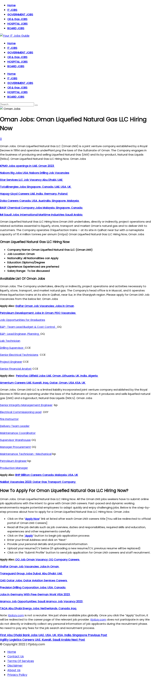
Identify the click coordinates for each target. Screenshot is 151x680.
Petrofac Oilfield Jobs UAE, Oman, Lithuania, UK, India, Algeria (57, 376)
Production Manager (14, 468)
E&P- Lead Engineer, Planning (20, 334)
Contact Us (15, 656)
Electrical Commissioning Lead (20, 412)
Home (11, 5)
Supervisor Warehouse (15, 440)
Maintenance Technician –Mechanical (26, 454)
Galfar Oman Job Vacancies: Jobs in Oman (44, 306)
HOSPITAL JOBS (17, 24)
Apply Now (32, 519)
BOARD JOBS (15, 28)
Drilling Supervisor (12, 348)
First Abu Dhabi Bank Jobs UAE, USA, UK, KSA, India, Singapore (53, 635)
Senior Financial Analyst (16, 369)
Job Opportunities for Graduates (22, 320)
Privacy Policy (17, 675)
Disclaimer (15, 665)
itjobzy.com (16, 615)
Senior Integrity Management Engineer (26, 405)
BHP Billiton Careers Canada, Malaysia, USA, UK (46, 475)
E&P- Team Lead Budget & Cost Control (28, 327)
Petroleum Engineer (13, 461)
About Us (13, 670)
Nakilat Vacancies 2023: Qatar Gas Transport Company (38, 482)
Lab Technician (10, 341)
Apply (29, 535)
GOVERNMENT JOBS (20, 14)
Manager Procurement (15, 447)
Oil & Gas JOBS (17, 19)
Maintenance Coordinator (18, 433)
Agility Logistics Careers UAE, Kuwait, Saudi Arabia (42, 640)
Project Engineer (11, 362)
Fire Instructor (9, 419)
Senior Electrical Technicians (19, 355)
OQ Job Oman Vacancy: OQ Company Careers (47, 559)
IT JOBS (12, 10)
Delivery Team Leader (14, 426)
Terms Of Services (20, 661)
